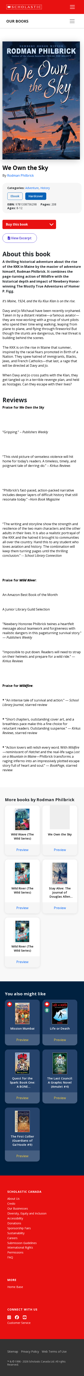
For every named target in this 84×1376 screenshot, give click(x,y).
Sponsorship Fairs (19, 1228)
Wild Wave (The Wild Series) (22, 836)
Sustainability (15, 1233)
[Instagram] (9, 1317)
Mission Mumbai (22, 1028)
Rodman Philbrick (20, 175)
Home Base (15, 1287)
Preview (22, 850)
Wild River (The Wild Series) (22, 890)
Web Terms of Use (54, 1351)
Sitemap (12, 1351)
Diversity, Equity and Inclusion (26, 1213)
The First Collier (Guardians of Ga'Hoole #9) (22, 1140)
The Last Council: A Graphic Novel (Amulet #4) (60, 1082)
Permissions (15, 1252)
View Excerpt (21, 238)
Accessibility (15, 1218)
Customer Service (19, 1323)
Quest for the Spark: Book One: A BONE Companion (22, 1082)
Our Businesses (17, 1208)
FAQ (10, 1257)
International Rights (20, 1247)
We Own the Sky (60, 834)
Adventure (32, 188)
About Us (13, 1199)
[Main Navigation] (72, 7)
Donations (14, 1223)
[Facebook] (17, 1317)
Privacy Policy (30, 1351)
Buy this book (17, 224)
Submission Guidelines (22, 1243)
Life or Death (60, 1028)
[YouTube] (25, 1317)
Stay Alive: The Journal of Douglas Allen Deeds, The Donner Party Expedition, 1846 (60, 892)
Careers (12, 1238)
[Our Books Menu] (72, 21)
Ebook (15, 196)
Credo (11, 1203)
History (45, 188)
